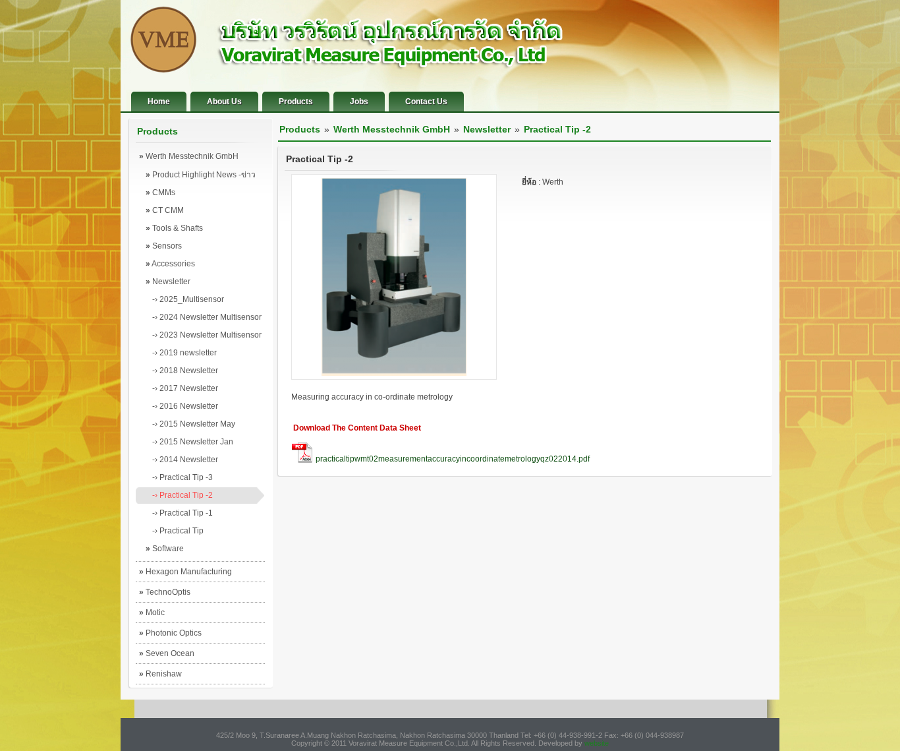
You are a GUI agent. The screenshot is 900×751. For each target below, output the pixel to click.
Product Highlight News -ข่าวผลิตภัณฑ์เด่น (201, 177)
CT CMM (165, 210)
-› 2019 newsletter (184, 352)
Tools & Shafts (174, 228)
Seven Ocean (166, 653)
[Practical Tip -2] (394, 377)
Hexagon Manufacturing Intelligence (185, 574)
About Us (224, 101)
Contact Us (426, 101)
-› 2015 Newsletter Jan (192, 441)
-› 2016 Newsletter (185, 406)
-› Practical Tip (178, 530)
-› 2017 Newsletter (185, 388)
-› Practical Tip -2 (182, 495)
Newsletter (168, 281)
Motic (152, 612)
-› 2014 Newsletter (185, 459)
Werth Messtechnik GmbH (189, 156)
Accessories (170, 263)
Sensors (164, 246)
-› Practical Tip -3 (182, 477)
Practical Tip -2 (557, 129)
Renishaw (160, 673)
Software (165, 548)
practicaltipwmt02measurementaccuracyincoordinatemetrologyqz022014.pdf (453, 459)
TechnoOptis (164, 592)
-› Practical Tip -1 (182, 513)
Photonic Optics (170, 633)
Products (296, 101)
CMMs (160, 192)
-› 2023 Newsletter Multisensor (207, 335)
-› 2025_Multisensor (188, 299)
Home (159, 101)
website (596, 743)
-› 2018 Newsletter (185, 370)
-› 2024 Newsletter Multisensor (207, 317)
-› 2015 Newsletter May (193, 424)
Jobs (359, 101)
